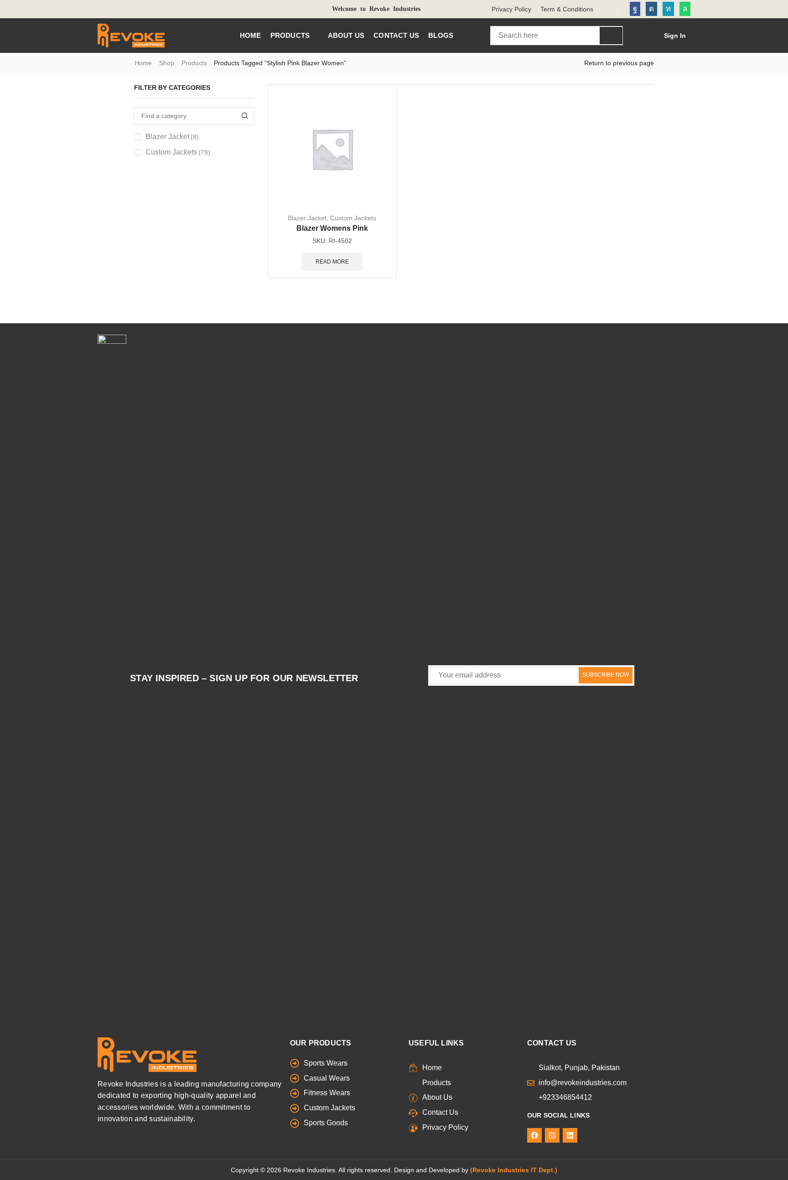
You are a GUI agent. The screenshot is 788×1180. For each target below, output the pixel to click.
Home (143, 63)
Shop (166, 63)
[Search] (611, 35)
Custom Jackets (353, 218)
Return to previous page (619, 63)
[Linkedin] (668, 9)
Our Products (320, 1043)
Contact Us (551, 1043)
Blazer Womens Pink (332, 228)
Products (194, 63)
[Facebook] (635, 9)
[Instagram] (651, 9)
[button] (669, 36)
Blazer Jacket (307, 218)
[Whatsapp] (684, 9)
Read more (332, 262)
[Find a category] (245, 116)
